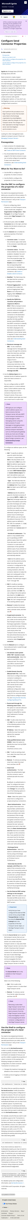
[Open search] (20, 17)
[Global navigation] (1, 17)
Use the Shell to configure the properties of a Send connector (14, 63)
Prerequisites (5, 55)
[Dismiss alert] (25, 2)
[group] (14, 1084)
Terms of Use (20, 1215)
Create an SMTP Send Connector (16, 150)
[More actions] (25, 36)
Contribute (4, 1213)
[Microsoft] (14, 17)
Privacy (10, 1213)
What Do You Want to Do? (9, 57)
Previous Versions (14, 1211)
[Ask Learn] (22, 36)
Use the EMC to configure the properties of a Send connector (14, 59)
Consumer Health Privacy (7, 1215)
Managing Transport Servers (9, 138)
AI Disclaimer (4, 1211)
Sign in (25, 17)
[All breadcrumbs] (2, 36)
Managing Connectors (11, 36)
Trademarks (4, 1218)
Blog (22, 1211)
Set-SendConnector (17, 1183)
